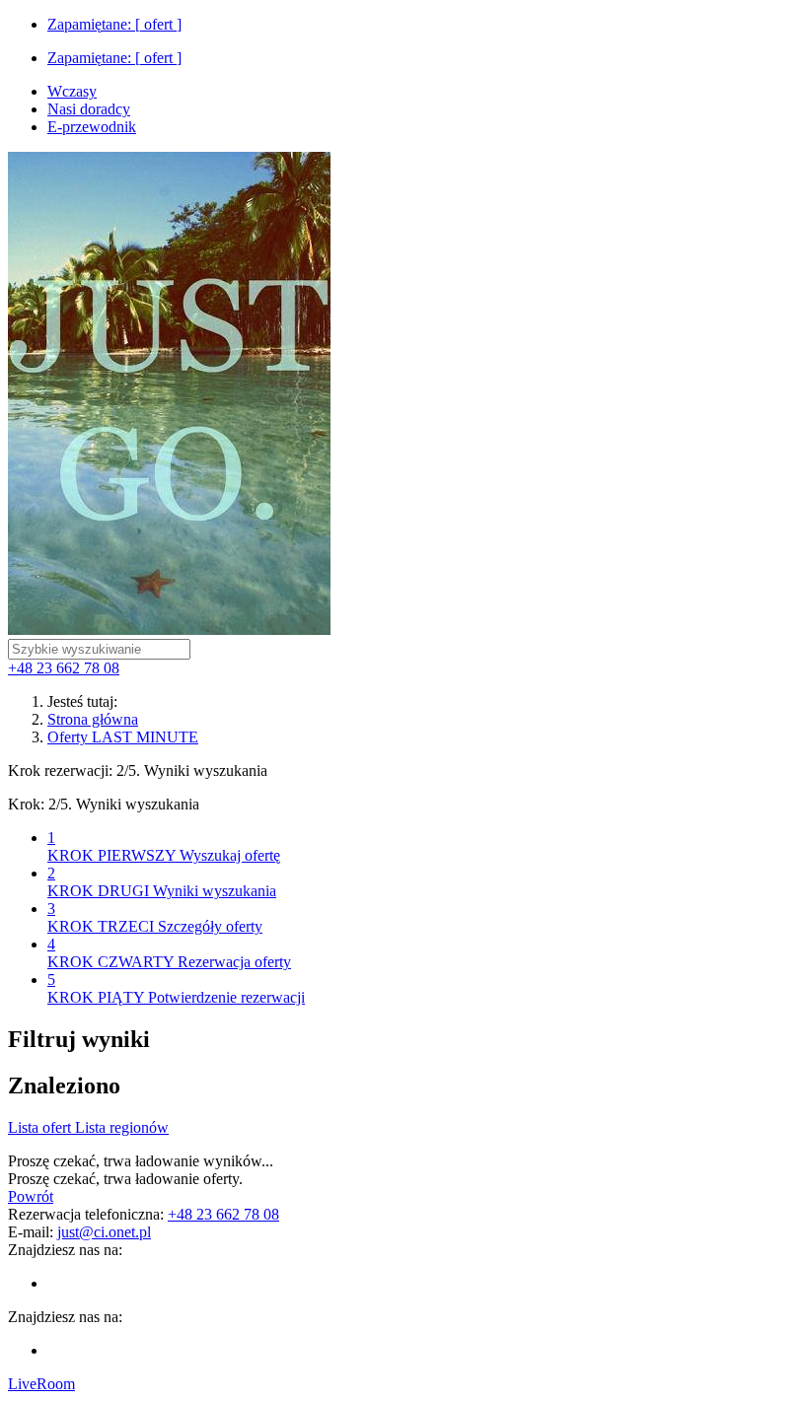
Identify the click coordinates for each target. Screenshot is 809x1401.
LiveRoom (41, 1383)
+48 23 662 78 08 (63, 668)
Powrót (30, 1196)
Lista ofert (41, 1127)
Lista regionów (122, 1127)
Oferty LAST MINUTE (122, 737)
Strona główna (92, 719)
